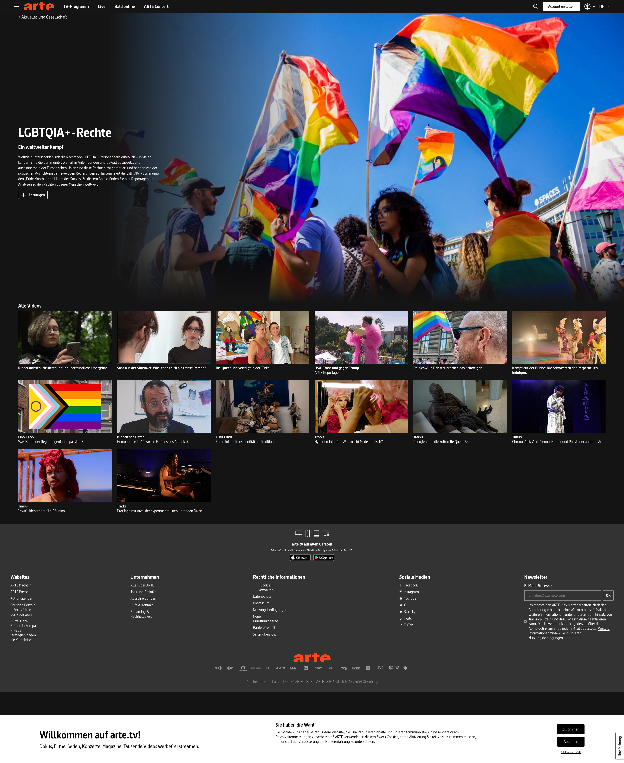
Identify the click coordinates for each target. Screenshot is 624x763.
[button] (536, 6)
